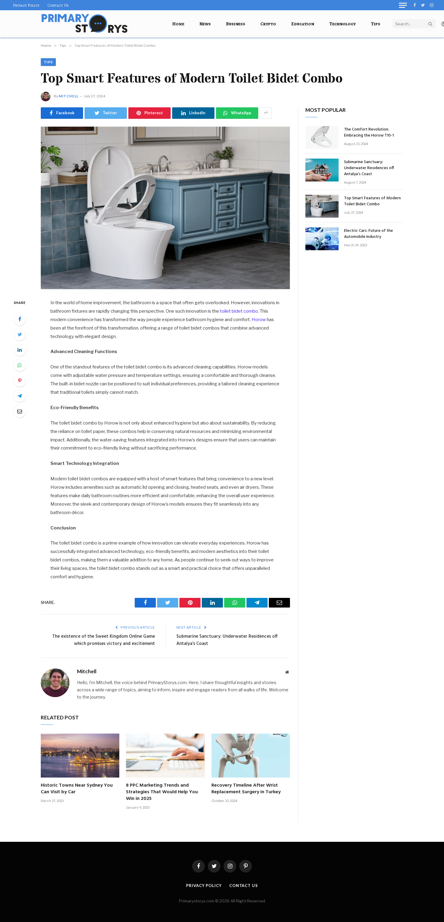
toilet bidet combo (239, 311)
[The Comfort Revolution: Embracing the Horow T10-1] (322, 137)
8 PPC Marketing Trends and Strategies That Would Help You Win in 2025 (162, 792)
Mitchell (69, 96)
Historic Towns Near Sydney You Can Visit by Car (77, 789)
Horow (259, 319)
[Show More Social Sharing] (266, 113)
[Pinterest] (20, 380)
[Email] (20, 411)
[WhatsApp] (20, 365)
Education (302, 24)
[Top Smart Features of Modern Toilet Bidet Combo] (165, 208)
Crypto (268, 24)
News (205, 24)
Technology (342, 24)
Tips (375, 24)
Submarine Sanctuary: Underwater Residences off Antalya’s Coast (227, 640)
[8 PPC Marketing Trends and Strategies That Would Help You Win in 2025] (165, 756)
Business (235, 24)
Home (178, 24)
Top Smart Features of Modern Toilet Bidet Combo (372, 201)
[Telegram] (20, 396)
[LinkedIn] (20, 350)
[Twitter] (20, 334)
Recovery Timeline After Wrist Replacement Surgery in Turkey (246, 789)
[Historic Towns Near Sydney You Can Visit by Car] (80, 756)
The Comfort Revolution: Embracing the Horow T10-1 (369, 133)
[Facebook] (20, 319)
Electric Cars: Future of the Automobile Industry (368, 234)
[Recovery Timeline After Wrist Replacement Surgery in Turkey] (250, 756)
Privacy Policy (26, 5)
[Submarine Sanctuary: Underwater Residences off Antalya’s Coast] (322, 170)
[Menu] (403, 5)
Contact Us (58, 5)
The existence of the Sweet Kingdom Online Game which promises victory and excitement (103, 640)
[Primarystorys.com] (84, 23)
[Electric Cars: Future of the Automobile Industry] (322, 238)
